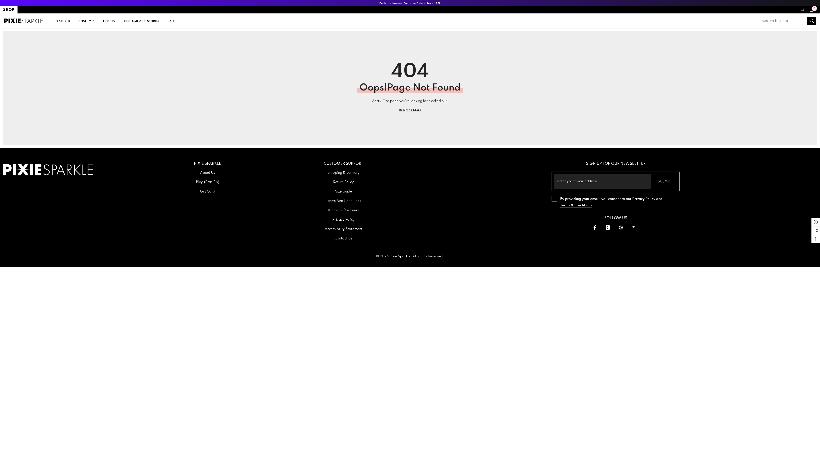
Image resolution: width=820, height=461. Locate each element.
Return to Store (410, 110)
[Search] (787, 21)
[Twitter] (634, 227)
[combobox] (782, 21)
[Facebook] (595, 227)
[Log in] (803, 10)
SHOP (8, 10)
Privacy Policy (643, 199)
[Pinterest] (621, 227)
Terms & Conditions (576, 205)
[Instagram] (608, 227)
